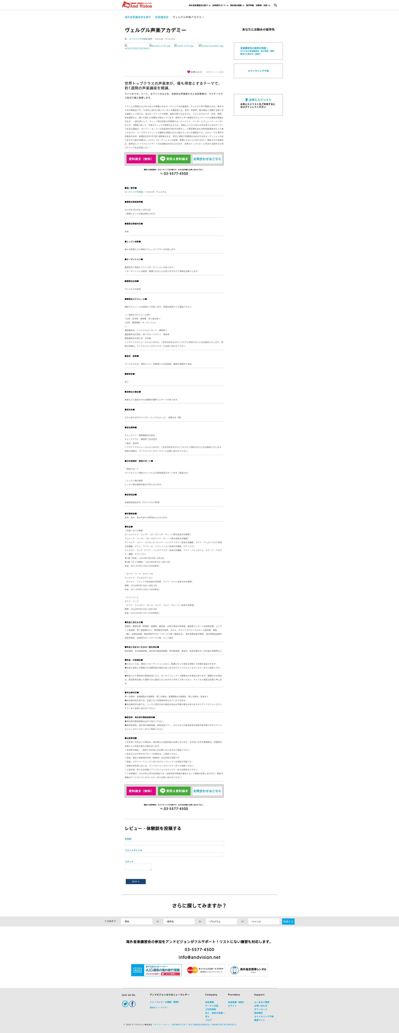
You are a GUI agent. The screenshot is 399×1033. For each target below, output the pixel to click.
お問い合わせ (260, 1006)
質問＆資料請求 (177, 158)
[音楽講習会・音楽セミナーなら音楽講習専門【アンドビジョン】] (137, 5)
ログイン (232, 1006)
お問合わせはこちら (207, 158)
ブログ (208, 1020)
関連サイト (259, 1020)
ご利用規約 (210, 1009)
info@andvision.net (199, 957)
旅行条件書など (230, 1024)
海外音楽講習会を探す (138, 17)
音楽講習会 (161, 17)
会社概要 (209, 1002)
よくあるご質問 (261, 1002)
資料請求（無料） (141, 158)
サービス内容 (211, 1006)
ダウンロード (260, 1009)
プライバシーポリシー (162, 1024)
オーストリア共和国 (138, 39)
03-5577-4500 (199, 949)
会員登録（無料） (236, 1002)
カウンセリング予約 (258, 71)
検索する (288, 921)
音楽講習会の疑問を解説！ (258, 51)
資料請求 (258, 1013)
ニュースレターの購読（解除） (165, 1002)
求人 (207, 1017)
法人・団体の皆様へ (215, 1013)
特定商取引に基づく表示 (182, 1024)
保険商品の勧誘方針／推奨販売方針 (208, 1024)
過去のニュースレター (159, 1007)
